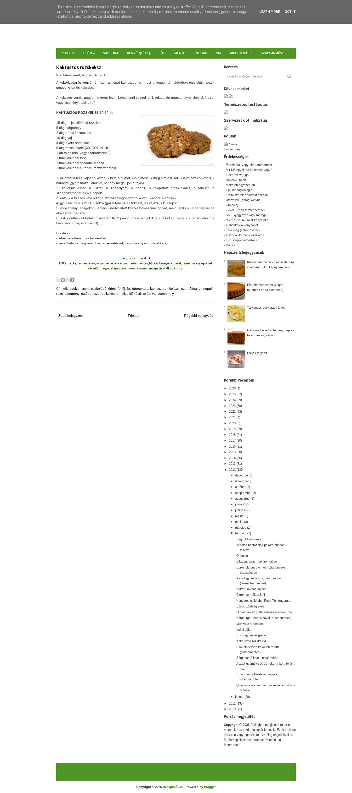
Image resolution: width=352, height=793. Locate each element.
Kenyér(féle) (138, 53)
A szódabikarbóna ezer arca (245, 235)
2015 (232, 452)
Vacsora (110, 53)
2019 (232, 429)
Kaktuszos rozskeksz (78, 67)
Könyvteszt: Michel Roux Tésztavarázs (263, 600)
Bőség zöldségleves (250, 606)
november (242, 481)
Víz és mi (232, 245)
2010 (232, 709)
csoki (85, 288)
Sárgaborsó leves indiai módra (257, 658)
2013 (232, 463)
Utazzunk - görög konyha (243, 200)
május (239, 516)
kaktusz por (158, 288)
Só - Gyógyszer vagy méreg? (246, 215)
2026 (232, 388)
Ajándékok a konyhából (242, 225)
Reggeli (68, 53)
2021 (232, 417)
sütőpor (86, 293)
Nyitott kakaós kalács (251, 589)
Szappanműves (274, 53)
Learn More (269, 12)
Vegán (201, 53)
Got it (290, 12)
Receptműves (173, 787)
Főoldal (133, 315)
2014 (232, 458)
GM (218, 53)
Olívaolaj (232, 205)
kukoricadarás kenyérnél (78, 82)
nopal (207, 288)
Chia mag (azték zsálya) (243, 230)
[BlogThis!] (63, 280)
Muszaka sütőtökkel (250, 624)
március (240, 527)
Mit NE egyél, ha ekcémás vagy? (249, 170)
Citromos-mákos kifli (250, 594)
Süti (162, 53)
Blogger (210, 787)
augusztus (242, 498)
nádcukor (194, 288)
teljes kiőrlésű (130, 293)
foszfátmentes (137, 288)
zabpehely (166, 293)
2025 (232, 394)
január (239, 697)
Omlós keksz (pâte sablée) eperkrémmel (264, 612)
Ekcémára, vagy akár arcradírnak (249, 165)
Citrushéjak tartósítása (241, 240)
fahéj (121, 288)
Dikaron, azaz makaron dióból (257, 561)
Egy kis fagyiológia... (240, 190)
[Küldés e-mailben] (58, 280)
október (240, 487)
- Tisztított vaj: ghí (237, 175)
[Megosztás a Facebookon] (72, 280)
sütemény (72, 293)
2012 (232, 469)
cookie (74, 288)
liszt (183, 288)
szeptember (243, 493)
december (242, 475)
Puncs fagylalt (257, 353)
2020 (232, 423)
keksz (173, 288)
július (238, 504)
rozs (59, 293)
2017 (232, 440)
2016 (232, 446)
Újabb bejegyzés (70, 315)
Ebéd (89, 53)
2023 (232, 406)
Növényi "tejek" (236, 180)
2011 (232, 703)
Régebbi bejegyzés (198, 315)
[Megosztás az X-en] (67, 280)
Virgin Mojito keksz (249, 539)
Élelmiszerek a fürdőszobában (247, 195)
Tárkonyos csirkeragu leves (266, 307)
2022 (232, 411)
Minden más (240, 53)
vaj (154, 293)
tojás (146, 293)
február (240, 533)
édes (112, 288)
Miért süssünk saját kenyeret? (247, 220)
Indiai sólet (243, 629)
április (239, 522)
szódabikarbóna (106, 293)
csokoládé (98, 288)
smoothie (63, 87)
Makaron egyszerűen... (242, 185)
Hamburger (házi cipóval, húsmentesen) (263, 618)
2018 (232, 435)
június (239, 510)
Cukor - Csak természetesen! (246, 210)
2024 (232, 400)
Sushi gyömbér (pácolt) (252, 635)
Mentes (180, 53)
